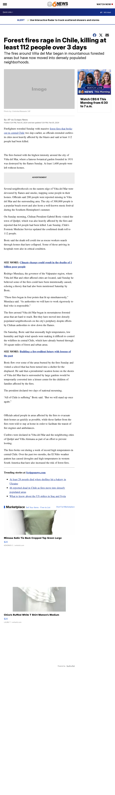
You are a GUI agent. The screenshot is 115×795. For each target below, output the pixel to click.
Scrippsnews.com (36, 472)
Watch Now (104, 4)
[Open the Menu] (4, 4)
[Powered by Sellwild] (70, 666)
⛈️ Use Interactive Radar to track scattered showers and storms (63, 20)
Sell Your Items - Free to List (38, 507)
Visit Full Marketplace (65, 507)
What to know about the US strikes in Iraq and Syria (38, 496)
